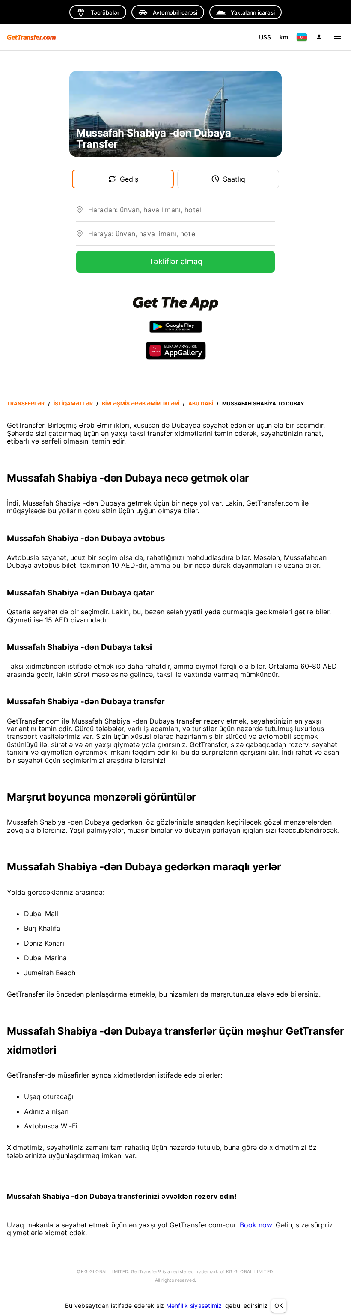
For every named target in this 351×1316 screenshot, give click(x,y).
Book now (256, 1225)
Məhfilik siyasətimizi (194, 1305)
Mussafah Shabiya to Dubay (263, 403)
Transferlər (26, 403)
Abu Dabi (200, 403)
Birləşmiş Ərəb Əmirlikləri (140, 403)
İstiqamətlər (73, 403)
